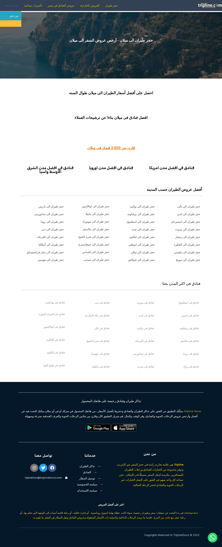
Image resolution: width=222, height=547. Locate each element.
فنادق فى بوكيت (145, 328)
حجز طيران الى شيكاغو (141, 260)
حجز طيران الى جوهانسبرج (93, 244)
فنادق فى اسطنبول (188, 302)
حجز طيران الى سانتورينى (49, 214)
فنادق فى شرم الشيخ (97, 340)
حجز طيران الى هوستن (51, 260)
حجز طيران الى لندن (188, 214)
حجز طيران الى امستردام (185, 222)
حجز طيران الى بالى (188, 206)
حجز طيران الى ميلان (143, 252)
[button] (212, 537)
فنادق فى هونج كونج (54, 365)
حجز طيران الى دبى (52, 229)
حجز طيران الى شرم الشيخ (93, 237)
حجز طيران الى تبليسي (187, 252)
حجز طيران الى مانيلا (97, 214)
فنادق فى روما (191, 353)
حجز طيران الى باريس (51, 206)
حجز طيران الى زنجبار (187, 237)
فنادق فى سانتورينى (143, 353)
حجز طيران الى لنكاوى (142, 237)
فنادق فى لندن (146, 315)
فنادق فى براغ (191, 366)
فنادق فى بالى (101, 328)
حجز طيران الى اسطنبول (140, 222)
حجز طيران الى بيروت (187, 229)
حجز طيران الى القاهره (187, 244)
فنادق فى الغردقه (144, 340)
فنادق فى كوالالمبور (54, 326)
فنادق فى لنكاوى (56, 352)
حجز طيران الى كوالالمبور (95, 206)
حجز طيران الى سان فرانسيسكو (45, 252)
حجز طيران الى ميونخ (188, 260)
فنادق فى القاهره (55, 339)
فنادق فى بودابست (55, 302)
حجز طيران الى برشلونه (141, 214)
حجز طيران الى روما (52, 222)
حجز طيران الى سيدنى (96, 260)
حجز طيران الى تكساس (95, 252)
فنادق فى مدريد (145, 366)
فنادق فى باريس (190, 315)
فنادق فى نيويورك (99, 353)
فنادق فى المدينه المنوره (52, 314)
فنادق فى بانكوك (100, 366)
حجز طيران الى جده (143, 229)
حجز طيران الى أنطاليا (51, 244)
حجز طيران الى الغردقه (50, 237)
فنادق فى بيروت (145, 302)
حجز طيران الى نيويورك (95, 221)
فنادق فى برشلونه (189, 328)
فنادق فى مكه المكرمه (96, 315)
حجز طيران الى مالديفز (96, 229)
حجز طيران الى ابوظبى (141, 244)
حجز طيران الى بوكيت (142, 206)
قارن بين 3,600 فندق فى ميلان (111, 148)
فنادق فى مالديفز (189, 340)
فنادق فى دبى (101, 302)
